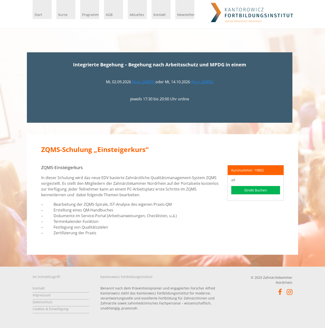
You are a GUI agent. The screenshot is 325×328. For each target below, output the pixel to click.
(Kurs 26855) (143, 81)
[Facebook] (280, 293)
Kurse (63, 14)
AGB (109, 14)
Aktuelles (137, 14)
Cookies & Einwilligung (51, 309)
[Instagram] (289, 293)
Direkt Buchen (255, 190)
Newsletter (185, 14)
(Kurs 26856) (202, 81)
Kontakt (159, 14)
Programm (90, 14)
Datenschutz (43, 302)
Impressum (42, 295)
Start (38, 14)
